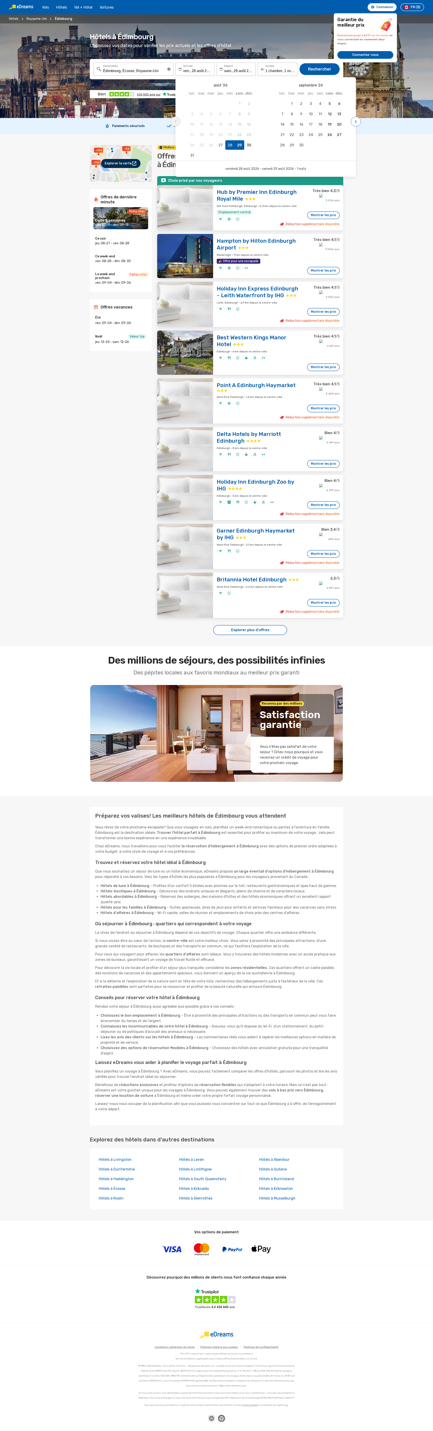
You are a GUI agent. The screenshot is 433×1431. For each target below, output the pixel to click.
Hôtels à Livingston (115, 1159)
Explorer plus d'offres (250, 630)
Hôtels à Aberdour (274, 1159)
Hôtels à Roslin (111, 1198)
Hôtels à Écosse (112, 1188)
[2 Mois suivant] (356, 122)
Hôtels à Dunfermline (117, 1169)
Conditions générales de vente (175, 1347)
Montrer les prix (323, 215)
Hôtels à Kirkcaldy (194, 1188)
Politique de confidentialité (261, 1347)
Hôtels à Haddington (116, 1179)
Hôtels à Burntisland (276, 1179)
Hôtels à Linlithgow (195, 1169)
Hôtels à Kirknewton (276, 1188)
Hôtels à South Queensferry (202, 1179)
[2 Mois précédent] (175, 122)
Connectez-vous (365, 55)
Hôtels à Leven (191, 1159)
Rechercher (319, 69)
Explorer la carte (118, 163)
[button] (169, 69)
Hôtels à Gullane (273, 1169)
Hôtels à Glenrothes (195, 1198)
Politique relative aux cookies (219, 1347)
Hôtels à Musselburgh (277, 1198)
